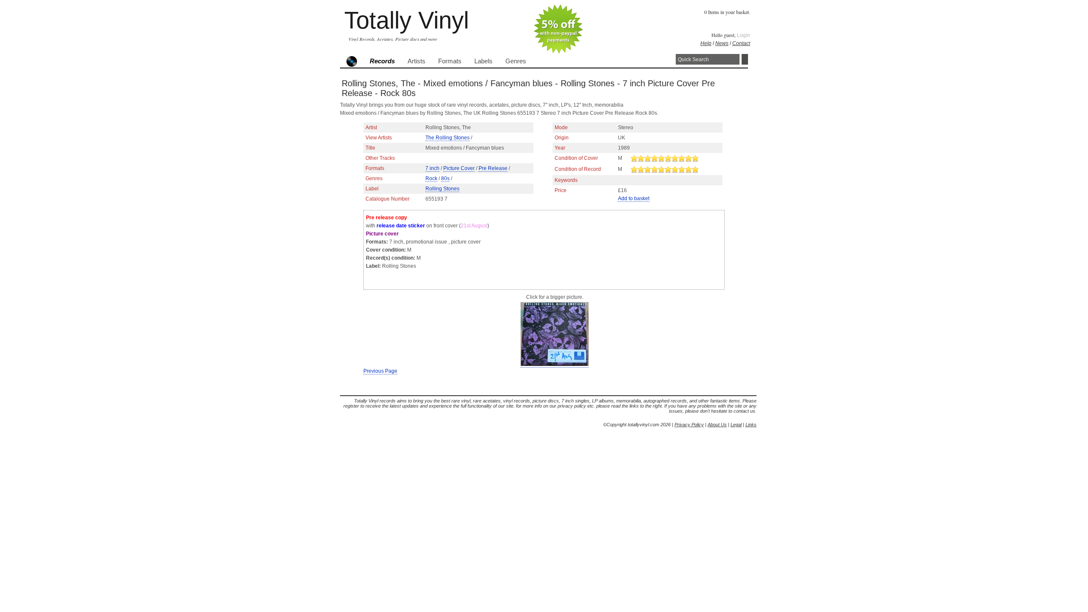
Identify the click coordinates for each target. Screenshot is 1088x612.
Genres (515, 61)
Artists (416, 61)
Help (705, 43)
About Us (717, 424)
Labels (483, 61)
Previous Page (380, 371)
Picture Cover (459, 168)
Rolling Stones (442, 189)
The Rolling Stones (447, 138)
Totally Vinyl (406, 20)
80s (445, 178)
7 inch (432, 168)
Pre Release (493, 168)
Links (750, 424)
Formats (450, 61)
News (721, 43)
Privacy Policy (689, 424)
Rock (431, 178)
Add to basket (633, 198)
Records (382, 61)
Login (743, 35)
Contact (741, 43)
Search (745, 59)
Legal (736, 424)
